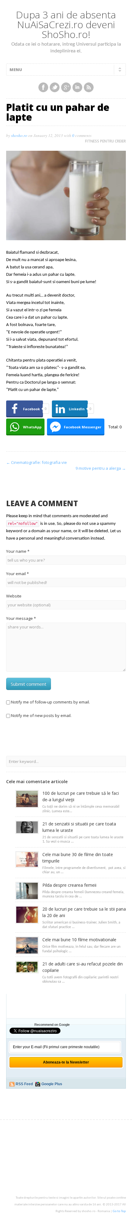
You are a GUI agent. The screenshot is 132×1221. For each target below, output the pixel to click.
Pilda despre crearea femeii (69, 885)
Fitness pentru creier (105, 141)
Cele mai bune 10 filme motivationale (79, 939)
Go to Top (119, 1211)
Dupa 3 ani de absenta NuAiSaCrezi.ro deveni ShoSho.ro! (66, 24)
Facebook (43, 87)
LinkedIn (77, 87)
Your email (17, 573)
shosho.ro (19, 135)
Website (13, 596)
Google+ (66, 87)
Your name (17, 551)
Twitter (55, 87)
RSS (89, 87)
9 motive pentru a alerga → (101, 468)
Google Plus (51, 1084)
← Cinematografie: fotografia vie (36, 462)
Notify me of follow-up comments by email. (50, 702)
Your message (21, 618)
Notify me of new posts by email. (41, 715)
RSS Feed (24, 1084)
